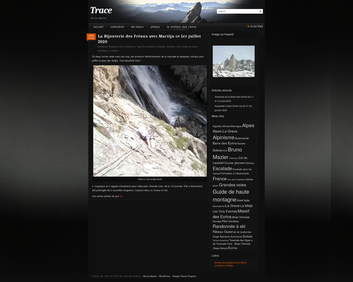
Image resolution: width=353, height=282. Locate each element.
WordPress (164, 276)
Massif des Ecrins (231, 213)
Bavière (241, 143)
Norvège (217, 221)
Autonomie (242, 138)
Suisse (247, 236)
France (220, 178)
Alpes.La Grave (225, 130)
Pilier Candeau (230, 221)
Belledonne (220, 150)
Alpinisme (223, 137)
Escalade (113, 46)
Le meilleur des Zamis (182, 27)
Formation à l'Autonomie (234, 173)
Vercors (224, 248)
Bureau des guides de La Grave (230, 262)
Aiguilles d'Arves (221, 126)
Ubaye (216, 248)
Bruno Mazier (148, 46)
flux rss (256, 26)
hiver (240, 200)
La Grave (113, 50)
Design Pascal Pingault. (184, 276)
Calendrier (117, 27)
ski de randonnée (242, 232)
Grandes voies (173, 46)
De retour (137, 27)
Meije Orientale (241, 217)
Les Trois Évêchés (225, 211)
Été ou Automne (127, 46)
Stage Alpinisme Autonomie (227, 236)
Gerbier (249, 179)
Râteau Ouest (223, 231)
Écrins (232, 247)
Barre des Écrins (225, 143)
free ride (231, 179)
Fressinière (240, 179)
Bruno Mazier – (150, 276)
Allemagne (236, 126)
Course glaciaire (234, 163)
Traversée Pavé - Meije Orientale (233, 243)
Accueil (99, 27)
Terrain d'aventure (221, 240)
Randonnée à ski (229, 226)
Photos (155, 27)
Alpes (248, 125)
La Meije (246, 205)
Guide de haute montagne (231, 195)
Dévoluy (250, 163)
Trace (101, 10)
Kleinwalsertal (219, 206)
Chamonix (233, 158)
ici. (121, 196)
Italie (247, 200)
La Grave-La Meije (224, 265)
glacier (215, 185)
